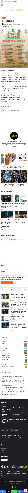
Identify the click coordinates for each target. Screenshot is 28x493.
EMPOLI (4, 364)
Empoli (11, 432)
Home (3, 15)
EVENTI (7, 15)
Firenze (21, 432)
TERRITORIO (5, 353)
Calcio (11, 430)
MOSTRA (20, 435)
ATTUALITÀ (4, 346)
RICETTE (4, 362)
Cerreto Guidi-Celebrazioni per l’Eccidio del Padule (20, 221)
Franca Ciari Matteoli (7, 24)
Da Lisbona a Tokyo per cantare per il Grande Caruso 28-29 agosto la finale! (7, 205)
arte (7, 430)
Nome (3, 259)
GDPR (2, 452)
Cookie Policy (5, 460)
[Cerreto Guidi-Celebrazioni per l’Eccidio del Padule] (21, 214)
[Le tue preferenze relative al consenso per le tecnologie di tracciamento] (25, 490)
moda (15, 435)
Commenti (23, 290)
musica (3, 437)
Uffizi (3, 440)
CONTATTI (3, 450)
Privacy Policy (5, 456)
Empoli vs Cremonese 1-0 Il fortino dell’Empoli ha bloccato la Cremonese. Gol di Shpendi (17, 297)
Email (2, 265)
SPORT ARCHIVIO (6, 355)
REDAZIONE (4, 448)
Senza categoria (6, 357)
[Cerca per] (26, 5)
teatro (17, 437)
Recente (4, 290)
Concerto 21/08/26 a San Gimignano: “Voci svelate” (20, 205)
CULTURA (4, 348)
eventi (16, 432)
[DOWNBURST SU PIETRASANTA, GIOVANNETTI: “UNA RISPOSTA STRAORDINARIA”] (5, 304)
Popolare (13, 290)
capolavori (17, 430)
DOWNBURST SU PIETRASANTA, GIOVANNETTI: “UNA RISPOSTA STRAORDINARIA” (18, 304)
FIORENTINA (5, 359)
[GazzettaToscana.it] (9, 5)
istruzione (10, 435)
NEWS (3, 341)
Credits (16, 483)
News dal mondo (6, 372)
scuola (12, 437)
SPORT (3, 350)
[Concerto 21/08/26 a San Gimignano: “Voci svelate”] (21, 198)
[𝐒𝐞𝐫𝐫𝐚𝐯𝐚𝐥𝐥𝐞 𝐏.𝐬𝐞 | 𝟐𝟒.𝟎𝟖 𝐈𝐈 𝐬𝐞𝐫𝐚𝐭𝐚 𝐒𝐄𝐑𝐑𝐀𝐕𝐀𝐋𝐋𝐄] (7, 214)
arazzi (3, 430)
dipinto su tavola (5, 432)
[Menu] (2, 5)
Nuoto (8, 437)
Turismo (21, 437)
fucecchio (4, 435)
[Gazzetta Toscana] (14, 9)
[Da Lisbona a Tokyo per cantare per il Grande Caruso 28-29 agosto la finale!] (7, 198)
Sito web (3, 271)
